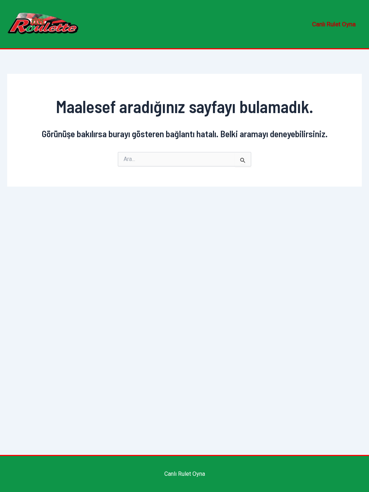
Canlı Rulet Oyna (334, 24)
